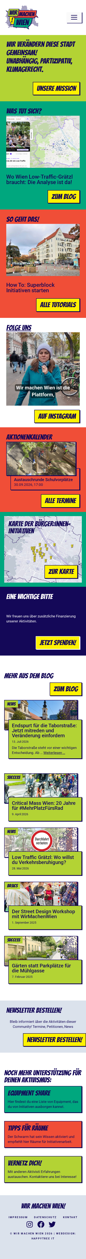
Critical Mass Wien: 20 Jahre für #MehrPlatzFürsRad (44, 805)
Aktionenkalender (29, 437)
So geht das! (22, 219)
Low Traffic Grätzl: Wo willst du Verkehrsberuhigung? (43, 859)
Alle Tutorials (58, 304)
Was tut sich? (23, 111)
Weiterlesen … (54, 753)
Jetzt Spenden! (58, 642)
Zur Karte (61, 571)
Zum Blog (64, 196)
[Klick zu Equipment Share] (43, 1099)
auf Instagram (57, 416)
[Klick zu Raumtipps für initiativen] (43, 1134)
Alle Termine (60, 500)
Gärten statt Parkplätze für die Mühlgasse (41, 968)
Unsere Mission (56, 88)
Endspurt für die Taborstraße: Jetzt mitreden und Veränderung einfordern (44, 731)
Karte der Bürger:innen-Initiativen (39, 527)
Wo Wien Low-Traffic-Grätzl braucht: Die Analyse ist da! (39, 179)
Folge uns (18, 327)
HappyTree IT (43, 1238)
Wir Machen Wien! (43, 1206)
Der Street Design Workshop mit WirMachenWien (43, 914)
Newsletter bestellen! (54, 1039)
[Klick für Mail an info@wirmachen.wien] (43, 1169)
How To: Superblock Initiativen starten (30, 287)
